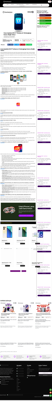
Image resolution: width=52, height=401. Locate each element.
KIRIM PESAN (45, 375)
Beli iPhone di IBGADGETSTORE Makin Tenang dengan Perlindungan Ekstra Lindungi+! (8, 344)
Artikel (27, 4)
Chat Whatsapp (43, 23)
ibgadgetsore (42, 17)
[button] (41, 5)
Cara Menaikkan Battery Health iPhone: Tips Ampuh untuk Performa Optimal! (14, 67)
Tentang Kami (34, 4)
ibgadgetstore (42, 20)
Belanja (12, 4)
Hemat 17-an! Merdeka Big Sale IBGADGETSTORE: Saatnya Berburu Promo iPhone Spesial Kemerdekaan (42, 320)
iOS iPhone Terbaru (10, 351)
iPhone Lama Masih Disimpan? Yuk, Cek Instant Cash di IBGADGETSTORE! (8, 320)
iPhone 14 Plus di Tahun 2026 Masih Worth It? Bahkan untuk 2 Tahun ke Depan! (25, 320)
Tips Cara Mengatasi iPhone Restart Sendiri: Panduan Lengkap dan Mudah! (13, 69)
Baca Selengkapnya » (38, 323)
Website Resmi (42, 15)
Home (7, 4)
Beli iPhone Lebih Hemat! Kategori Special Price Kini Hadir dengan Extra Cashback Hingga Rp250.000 (43, 344)
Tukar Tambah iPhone (19, 4)
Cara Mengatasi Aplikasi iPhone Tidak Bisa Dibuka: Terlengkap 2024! (12, 68)
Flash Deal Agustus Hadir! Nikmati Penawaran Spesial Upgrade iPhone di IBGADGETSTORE (25, 344)
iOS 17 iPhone (4, 351)
